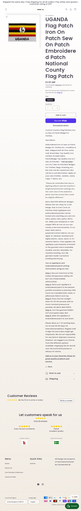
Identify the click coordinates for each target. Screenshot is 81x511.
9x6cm (50, 100)
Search (32, 464)
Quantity (48, 104)
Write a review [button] (66, 400)
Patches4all (60, 504)
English (33, 502)
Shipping (58, 85)
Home (7, 464)
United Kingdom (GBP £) (15, 502)
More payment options (60, 125)
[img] (40, 418)
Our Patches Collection (14, 472)
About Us (8, 468)
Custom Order (10, 477)
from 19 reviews (40, 421)
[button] (6, 9)
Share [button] (50, 367)
